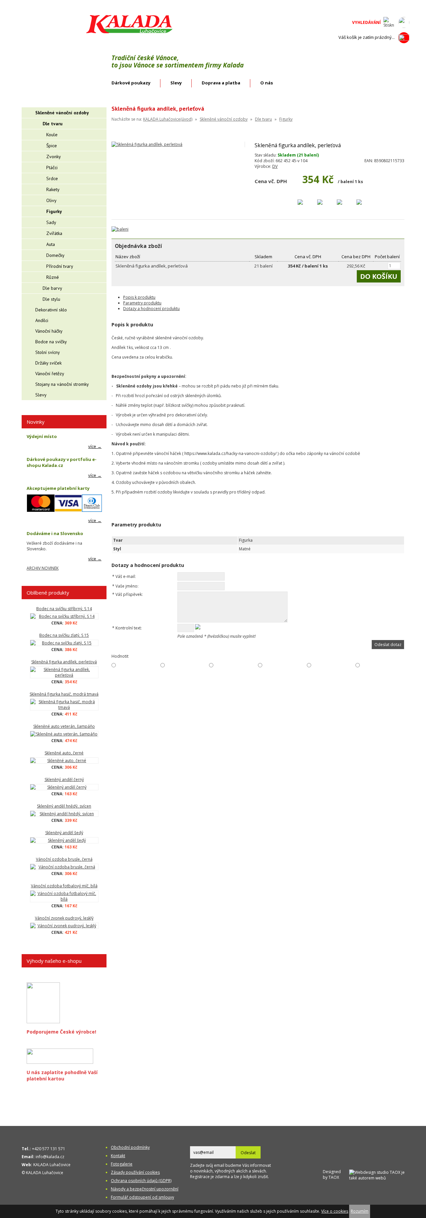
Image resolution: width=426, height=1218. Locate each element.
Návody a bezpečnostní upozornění (144, 1189)
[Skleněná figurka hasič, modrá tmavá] (64, 705)
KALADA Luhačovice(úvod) (167, 119)
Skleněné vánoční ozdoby (224, 119)
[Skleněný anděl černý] (64, 787)
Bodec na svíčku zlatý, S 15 (64, 635)
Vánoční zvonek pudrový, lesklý (64, 918)
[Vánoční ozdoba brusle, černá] (64, 867)
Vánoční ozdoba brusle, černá (64, 859)
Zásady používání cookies (135, 1172)
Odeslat (248, 1153)
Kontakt (118, 1156)
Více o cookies (334, 1211)
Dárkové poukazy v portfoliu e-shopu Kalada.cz (62, 462)
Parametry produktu (142, 303)
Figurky (286, 119)
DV (275, 166)
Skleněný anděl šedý (64, 832)
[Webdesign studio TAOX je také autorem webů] (379, 1174)
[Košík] (403, 37)
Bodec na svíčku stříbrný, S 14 (64, 608)
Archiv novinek (43, 568)
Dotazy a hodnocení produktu (151, 308)
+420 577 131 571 (48, 1149)
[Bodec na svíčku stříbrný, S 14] (64, 616)
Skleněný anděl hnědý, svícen (64, 806)
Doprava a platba (221, 83)
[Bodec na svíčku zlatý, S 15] (64, 643)
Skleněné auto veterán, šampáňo (64, 726)
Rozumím (359, 1211)
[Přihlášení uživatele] (403, 22)
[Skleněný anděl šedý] (64, 840)
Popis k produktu (139, 297)
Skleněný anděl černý (64, 779)
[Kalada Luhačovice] (128, 32)
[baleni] (119, 229)
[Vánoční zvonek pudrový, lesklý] (64, 926)
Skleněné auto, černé (64, 753)
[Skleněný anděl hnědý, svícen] (64, 814)
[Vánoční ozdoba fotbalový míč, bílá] (64, 896)
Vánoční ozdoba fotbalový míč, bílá (64, 886)
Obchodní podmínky (130, 1147)
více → (95, 446)
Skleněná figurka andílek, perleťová (64, 662)
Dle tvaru (263, 119)
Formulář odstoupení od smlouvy (142, 1197)
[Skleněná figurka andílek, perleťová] (64, 672)
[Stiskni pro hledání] (388, 22)
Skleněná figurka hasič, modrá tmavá (64, 694)
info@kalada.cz (50, 1157)
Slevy (176, 83)
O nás (266, 83)
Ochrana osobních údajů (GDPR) (141, 1180)
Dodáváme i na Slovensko (55, 533)
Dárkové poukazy (130, 83)
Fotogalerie (121, 1164)
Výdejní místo (42, 436)
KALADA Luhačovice (52, 1164)
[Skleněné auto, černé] (64, 760)
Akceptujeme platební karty (58, 488)
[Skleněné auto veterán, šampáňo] (64, 734)
